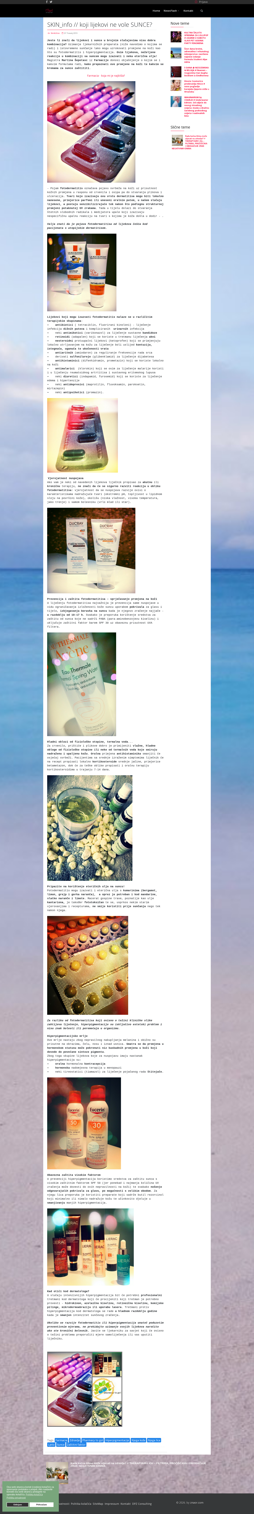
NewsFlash (170, 10)
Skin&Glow (55, 33)
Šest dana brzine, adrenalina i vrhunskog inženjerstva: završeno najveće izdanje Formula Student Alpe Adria (196, 55)
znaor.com (196, 1502)
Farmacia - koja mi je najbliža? (106, 75)
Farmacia (61, 1440)
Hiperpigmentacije (117, 1440)
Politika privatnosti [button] (16, 1498)
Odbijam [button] (17, 1504)
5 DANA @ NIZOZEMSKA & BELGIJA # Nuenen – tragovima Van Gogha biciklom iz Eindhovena (196, 71)
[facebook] (47, 2)
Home (156, 10)
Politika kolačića (81, 1503)
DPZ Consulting (142, 1503)
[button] (201, 1)
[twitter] (51, 2)
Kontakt (188, 10)
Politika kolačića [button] (34, 1494)
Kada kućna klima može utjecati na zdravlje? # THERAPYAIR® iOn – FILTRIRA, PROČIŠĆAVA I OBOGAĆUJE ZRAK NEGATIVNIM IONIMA (138, 1464)
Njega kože (138, 1440)
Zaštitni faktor (76, 1444)
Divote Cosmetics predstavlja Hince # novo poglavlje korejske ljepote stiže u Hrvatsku (196, 86)
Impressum (112, 1503)
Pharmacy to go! (92, 1440)
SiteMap (98, 1503)
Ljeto (51, 1444)
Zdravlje (75, 1440)
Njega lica (154, 1440)
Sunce (61, 1444)
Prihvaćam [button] (41, 1504)
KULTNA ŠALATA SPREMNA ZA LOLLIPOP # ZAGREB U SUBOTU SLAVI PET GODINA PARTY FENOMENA (196, 38)
